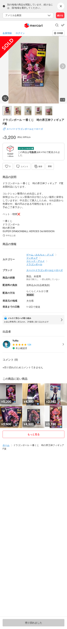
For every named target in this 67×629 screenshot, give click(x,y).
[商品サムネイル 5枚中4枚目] (38, 110)
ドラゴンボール (34, 264)
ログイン (20, 33)
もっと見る (33, 434)
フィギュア (32, 257)
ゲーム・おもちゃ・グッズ (40, 254)
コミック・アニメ (35, 261)
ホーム (6, 445)
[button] (57, 25)
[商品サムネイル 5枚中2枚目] (17, 110)
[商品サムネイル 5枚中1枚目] (7, 110)
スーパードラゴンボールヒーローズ (44, 270)
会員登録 (7, 33)
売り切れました (33, 622)
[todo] (63, 25)
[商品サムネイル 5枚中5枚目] (48, 110)
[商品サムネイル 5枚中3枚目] (28, 110)
